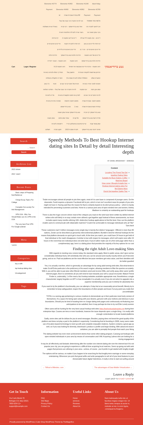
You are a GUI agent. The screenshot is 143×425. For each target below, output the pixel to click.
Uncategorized (20, 273)
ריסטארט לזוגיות (57, 124)
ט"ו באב (46, 84)
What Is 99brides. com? (54, 367)
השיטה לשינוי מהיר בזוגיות (91, 84)
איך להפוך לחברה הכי (93, 26)
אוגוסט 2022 (16, 169)
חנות (54, 84)
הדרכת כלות (53, 55)
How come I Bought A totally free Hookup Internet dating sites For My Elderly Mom (114, 186)
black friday (96, 4)
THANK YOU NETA (93, 21)
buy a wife (18, 264)
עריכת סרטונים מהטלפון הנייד (76, 124)
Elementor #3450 (62, 9)
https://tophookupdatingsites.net (111, 309)
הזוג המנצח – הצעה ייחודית (57, 61)
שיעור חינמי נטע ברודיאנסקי (91, 129)
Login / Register (30, 67)
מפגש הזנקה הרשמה (71, 101)
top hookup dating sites (23, 268)
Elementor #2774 (50, 4)
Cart (13, 67)
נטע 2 (76, 106)
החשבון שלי (70, 72)
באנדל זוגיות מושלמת (50, 26)
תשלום (47, 129)
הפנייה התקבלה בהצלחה (54, 78)
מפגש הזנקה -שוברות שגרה (91, 101)
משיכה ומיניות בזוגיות (53, 101)
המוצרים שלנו (95, 78)
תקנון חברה (57, 129)
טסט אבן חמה (95, 89)
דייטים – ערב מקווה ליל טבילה (90, 38)
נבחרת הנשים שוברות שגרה (91, 106)
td (59, 15)
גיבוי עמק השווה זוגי (93, 32)
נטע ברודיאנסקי (114, 66)
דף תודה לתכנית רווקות (72, 44)
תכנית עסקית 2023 (71, 129)
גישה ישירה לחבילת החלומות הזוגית (71, 32)
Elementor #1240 (82, 4)
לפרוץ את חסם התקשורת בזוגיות (69, 95)
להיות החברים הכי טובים (92, 95)
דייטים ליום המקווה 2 (69, 38)
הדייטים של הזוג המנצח (92, 55)
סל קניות (76, 118)
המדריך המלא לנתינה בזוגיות (53, 72)
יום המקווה (83, 89)
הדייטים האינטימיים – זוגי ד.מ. (90, 49)
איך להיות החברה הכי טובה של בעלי (71, 21)
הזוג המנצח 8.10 (59, 66)
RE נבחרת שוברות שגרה (72, 15)
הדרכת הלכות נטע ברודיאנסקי (71, 55)
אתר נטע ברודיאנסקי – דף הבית (71, 26)
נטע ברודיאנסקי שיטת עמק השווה (69, 112)
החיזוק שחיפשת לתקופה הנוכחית (89, 72)
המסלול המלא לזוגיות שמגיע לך (76, 78)
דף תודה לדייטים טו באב (92, 44)
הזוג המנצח (74, 61)
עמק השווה (51, 118)
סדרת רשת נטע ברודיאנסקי (91, 118)
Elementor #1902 (66, 4)
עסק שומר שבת (95, 124)
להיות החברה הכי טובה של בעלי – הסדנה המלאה (59, 89)
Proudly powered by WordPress (22, 422)
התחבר (14, 245)
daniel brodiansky (117, 161)
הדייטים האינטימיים (54, 44)
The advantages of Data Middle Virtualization (112, 367)
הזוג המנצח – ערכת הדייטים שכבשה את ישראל (84, 66)
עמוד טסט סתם (64, 118)
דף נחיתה (55, 38)
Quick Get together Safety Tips (115, 191)
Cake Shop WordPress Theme (48, 422)
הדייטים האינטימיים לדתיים (66, 49)
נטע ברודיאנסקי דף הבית (92, 112)
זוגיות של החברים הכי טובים (69, 84)
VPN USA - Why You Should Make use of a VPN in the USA (24, 216)
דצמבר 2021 (16, 174)
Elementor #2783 (94, 9)
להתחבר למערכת (125, 379)
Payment (49, 9)
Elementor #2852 (78, 9)
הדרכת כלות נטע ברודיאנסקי (90, 61)
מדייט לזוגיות (49, 95)
